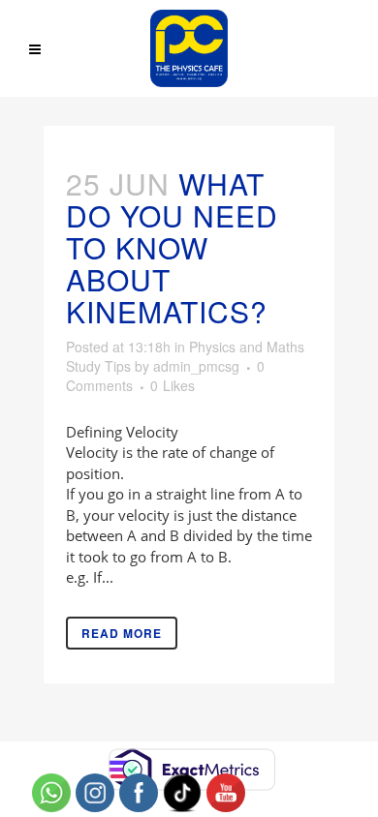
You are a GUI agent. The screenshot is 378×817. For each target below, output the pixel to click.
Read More (121, 633)
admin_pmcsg (196, 366)
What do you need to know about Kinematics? (172, 247)
